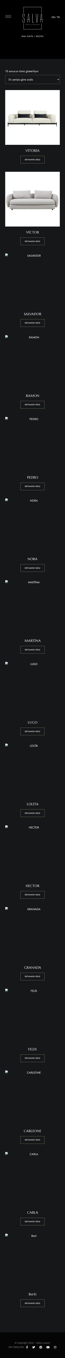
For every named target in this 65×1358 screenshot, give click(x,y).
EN (53, 17)
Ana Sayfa (27, 36)
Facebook (27, 1347)
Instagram (55, 1347)
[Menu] (8, 16)
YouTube (48, 1347)
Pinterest (40, 1347)
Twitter (33, 1347)
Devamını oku (32, 159)
